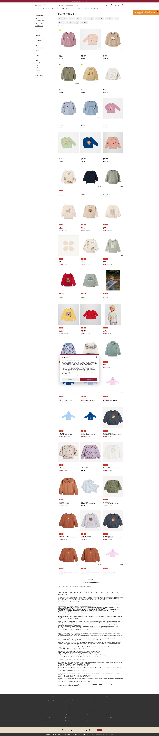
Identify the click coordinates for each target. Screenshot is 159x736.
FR (105, 730)
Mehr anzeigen (91, 579)
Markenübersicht (81, 734)
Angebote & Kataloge (69, 699)
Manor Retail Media (48, 717)
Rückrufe (88, 714)
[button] (36, 8)
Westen (100, 684)
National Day (67, 723)
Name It (120, 642)
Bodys (80, 636)
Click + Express (48, 708)
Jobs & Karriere (109, 702)
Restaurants (108, 714)
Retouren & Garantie (49, 702)
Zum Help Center (50, 730)
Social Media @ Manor (69, 714)
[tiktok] (71, 730)
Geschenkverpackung (91, 702)
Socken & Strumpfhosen (87, 636)
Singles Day (67, 717)
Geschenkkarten (90, 699)
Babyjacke (69, 633)
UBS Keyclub (67, 711)
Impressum (48, 734)
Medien (107, 720)
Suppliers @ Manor (48, 711)
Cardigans (95, 684)
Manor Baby (115, 642)
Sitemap (52, 734)
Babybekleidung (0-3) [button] (70, 586)
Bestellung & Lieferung (49, 699)
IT (111, 730)
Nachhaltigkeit (109, 717)
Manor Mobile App (68, 708)
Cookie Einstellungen (68, 734)
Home (59, 586)
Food (107, 711)
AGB (56, 734)
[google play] (89, 730)
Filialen (107, 705)
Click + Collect (47, 705)
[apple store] (86, 730)
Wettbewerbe (89, 720)
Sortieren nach (62, 18)
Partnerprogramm (48, 714)
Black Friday (67, 720)
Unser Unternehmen (110, 699)
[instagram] (62, 730)
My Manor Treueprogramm (70, 702)
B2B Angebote (90, 711)
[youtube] (68, 730)
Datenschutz (60, 734)
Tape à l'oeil (70, 643)
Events (107, 708)
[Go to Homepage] (40, 5)
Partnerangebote (90, 708)
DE (106, 5)
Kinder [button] (63, 586)
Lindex (59, 643)
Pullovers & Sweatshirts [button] (80, 586)
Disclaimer (75, 734)
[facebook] (65, 730)
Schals (95, 636)
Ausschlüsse (89, 717)
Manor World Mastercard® (70, 705)
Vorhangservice (90, 705)
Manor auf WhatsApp (49, 720)
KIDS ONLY (63, 643)
